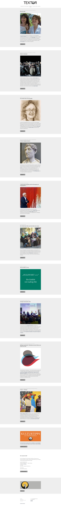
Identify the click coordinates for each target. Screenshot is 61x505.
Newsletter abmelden (22, 503)
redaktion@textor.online (35, 498)
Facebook (31, 500)
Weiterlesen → (23, 88)
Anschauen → (22, 335)
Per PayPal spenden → (24, 471)
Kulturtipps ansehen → (24, 446)
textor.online (33, 499)
